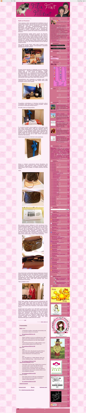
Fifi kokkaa (58, 157)
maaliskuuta (55, 191)
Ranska (53, 148)
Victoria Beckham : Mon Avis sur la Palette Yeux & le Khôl (59, 216)
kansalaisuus (59, 158)
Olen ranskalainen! (60, 121)
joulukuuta (55, 171)
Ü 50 (53, 258)
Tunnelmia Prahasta (60, 113)
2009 (53, 200)
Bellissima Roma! (56, 176)
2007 (53, 203)
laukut (45, 321)
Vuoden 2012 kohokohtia (58, 173)
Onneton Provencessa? (61, 105)
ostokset (59, 149)
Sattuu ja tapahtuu (62, 153)
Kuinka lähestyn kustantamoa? (58, 242)
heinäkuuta (55, 185)
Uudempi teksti (22, 387)
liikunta (53, 158)
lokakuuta (55, 181)
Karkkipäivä (54, 262)
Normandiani (54, 249)
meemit (52, 154)
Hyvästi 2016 (58, 129)
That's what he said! (56, 271)
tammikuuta (55, 194)
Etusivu (32, 387)
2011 (53, 196)
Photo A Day (56, 152)
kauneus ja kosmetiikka (56, 156)
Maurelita (54, 232)
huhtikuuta (55, 190)
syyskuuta (55, 182)
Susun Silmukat (55, 219)
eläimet (55, 150)
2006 (53, 204)
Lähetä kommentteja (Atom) (27, 390)
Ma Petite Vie (55, 270)
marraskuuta (56, 179)
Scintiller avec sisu (55, 233)
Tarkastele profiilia (55, 40)
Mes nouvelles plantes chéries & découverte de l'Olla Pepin (58, 238)
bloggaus (67, 149)
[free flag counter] (60, 85)
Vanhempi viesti (43, 387)
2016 (53, 164)
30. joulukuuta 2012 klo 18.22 (29, 373)
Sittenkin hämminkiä (60, 136)
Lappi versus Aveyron (56, 250)
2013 (53, 169)
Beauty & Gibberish (56, 236)
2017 (53, 162)
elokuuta (55, 184)
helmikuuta (55, 193)
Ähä (53, 266)
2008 (53, 201)
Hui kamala (54, 267)
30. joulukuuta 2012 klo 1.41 (28, 334)
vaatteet (52, 153)
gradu (61, 150)
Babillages (54, 227)
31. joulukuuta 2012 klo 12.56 (29, 381)
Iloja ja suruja (54, 246)
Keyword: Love (55, 223)
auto (68, 157)
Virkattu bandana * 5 (56, 220)
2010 (53, 198)
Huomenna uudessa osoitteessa (58, 263)
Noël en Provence (23, 21)
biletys (42, 321)
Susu (21, 335)
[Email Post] (47, 320)
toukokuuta (55, 188)
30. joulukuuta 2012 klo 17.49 (29, 361)
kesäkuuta (55, 187)
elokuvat (59, 154)
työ (47, 321)
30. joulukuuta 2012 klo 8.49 (28, 346)
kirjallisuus (64, 152)
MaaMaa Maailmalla (56, 245)
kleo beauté (54, 214)
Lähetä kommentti (24, 383)
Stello (21, 328)
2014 (53, 167)
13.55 (25, 320)
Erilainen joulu (56, 177)
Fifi (20, 347)
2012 (53, 170)
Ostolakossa (54, 253)
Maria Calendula (55, 241)
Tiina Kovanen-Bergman (25, 362)
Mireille (67, 150)
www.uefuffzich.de (55, 259)
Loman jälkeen (55, 224)
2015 (53, 166)
